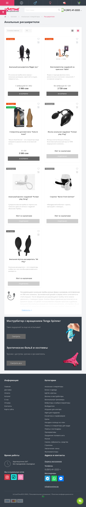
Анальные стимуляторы (30, 17)
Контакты (8, 406)
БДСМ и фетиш (50, 393)
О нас (6, 399)
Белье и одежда (51, 390)
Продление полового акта (55, 435)
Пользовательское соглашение (39, 494)
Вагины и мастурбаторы (54, 396)
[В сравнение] (38, 42)
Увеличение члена (52, 448)
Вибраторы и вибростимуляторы (57, 403)
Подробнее (62, 156)
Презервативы (50, 432)
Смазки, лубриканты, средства (56, 442)
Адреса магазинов (53, 461)
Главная (7, 386)
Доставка (7, 390)
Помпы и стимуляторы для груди (57, 426)
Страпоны (49, 445)
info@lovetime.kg (52, 487)
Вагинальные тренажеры (54, 399)
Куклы (47, 419)
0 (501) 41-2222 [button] (52, 469)
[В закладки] (38, 39)
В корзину (23, 94)
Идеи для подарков (52, 413)
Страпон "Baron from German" (62, 197)
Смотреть (16, 336)
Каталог (14, 17)
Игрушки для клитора (53, 409)
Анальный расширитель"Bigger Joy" (23, 67)
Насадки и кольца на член (55, 422)
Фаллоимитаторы (51, 452)
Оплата (7, 393)
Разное (47, 439)
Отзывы (7, 403)
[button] (73, 10)
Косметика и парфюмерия (55, 416)
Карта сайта (9, 409)
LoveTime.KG (19, 494)
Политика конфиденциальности (62, 494)
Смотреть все (16, 363)
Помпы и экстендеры (53, 429)
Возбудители (50, 406)
